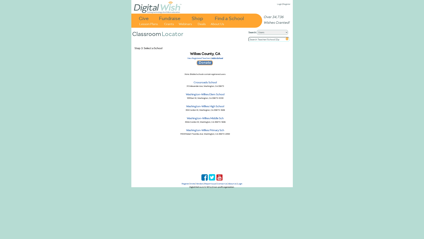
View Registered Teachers (199, 58)
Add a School (217, 58)
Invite (192, 183)
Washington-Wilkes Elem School (205, 94)
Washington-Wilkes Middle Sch (205, 118)
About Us (217, 24)
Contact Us (222, 183)
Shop (197, 18)
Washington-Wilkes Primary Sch (205, 130)
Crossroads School (205, 82)
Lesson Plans (148, 24)
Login (279, 4)
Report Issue (210, 183)
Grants (169, 24)
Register (286, 4)
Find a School (229, 18)
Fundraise (170, 18)
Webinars (185, 24)
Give (144, 18)
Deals (202, 24)
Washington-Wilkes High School (205, 106)
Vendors (200, 183)
